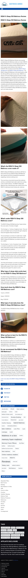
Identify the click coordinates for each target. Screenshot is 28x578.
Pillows (2, 503)
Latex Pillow (17, 428)
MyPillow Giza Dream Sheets (7, 448)
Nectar (17, 448)
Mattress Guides (5, 563)
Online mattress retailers (10, 454)
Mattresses (3, 500)
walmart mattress (16, 465)
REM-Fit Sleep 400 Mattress (17, 70)
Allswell (12, 409)
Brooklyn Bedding (16, 417)
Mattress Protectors (5, 498)
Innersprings (4, 566)
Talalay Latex (5, 465)
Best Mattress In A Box (6, 486)
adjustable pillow (5, 409)
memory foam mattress (12, 439)
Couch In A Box (4, 490)
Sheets (2, 507)
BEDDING (4, 574)
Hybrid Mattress (19, 423)
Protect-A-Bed (4, 457)
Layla (23, 428)
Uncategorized (4, 511)
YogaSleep (20, 468)
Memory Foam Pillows (9, 443)
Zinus (3, 471)
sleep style (15, 461)
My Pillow (21, 443)
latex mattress (6, 429)
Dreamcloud (13, 419)
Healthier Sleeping (6, 423)
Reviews (6, 461)
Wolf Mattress (12, 468)
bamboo (10, 411)
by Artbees (15, 560)
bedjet (16, 411)
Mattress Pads (4, 496)
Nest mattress (6, 451)
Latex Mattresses (5, 565)
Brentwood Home (5, 417)
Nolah (14, 451)
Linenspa (4, 432)
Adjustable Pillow (5, 480)
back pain (4, 411)
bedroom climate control (7, 414)
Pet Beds (3, 501)
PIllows (3, 571)
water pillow (4, 468)
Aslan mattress (20, 409)
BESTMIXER (4, 576)
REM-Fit (12, 458)
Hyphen (3, 425)
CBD (24, 417)
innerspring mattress (12, 425)
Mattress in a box (9, 435)
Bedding (3, 484)
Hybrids (3, 568)
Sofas (2, 509)
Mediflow (21, 435)
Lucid (11, 432)
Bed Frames (4, 482)
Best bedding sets (18, 414)
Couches (3, 492)
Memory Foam (5, 569)
